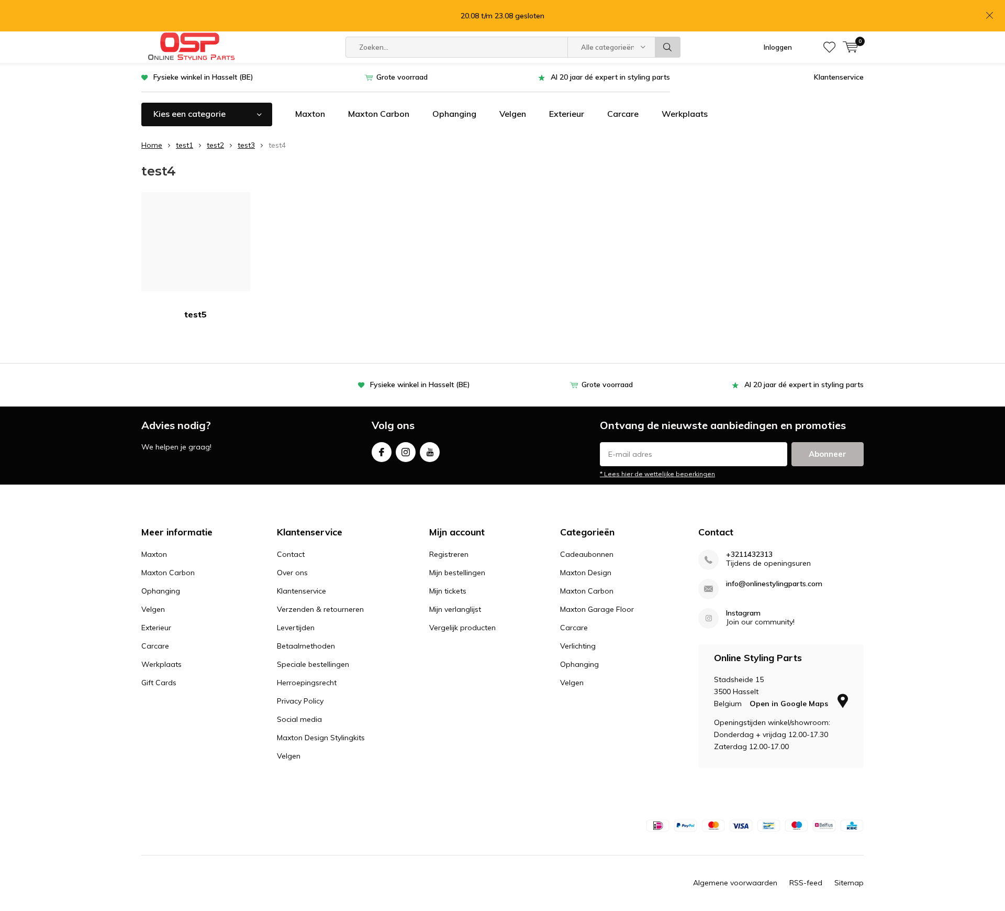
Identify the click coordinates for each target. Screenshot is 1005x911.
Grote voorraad (402, 77)
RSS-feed (805, 882)
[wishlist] (829, 47)
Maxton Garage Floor (597, 609)
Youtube (430, 452)
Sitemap (849, 882)
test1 (184, 145)
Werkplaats (685, 113)
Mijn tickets (447, 591)
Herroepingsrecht (307, 682)
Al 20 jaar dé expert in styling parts (610, 77)
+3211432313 (749, 554)
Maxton (310, 113)
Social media (299, 719)
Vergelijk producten (462, 627)
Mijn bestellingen (457, 572)
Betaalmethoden (306, 646)
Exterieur (566, 113)
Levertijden (296, 627)
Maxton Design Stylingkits (321, 737)
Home (151, 145)
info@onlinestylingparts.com (774, 583)
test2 (215, 145)
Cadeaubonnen (586, 554)
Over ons (292, 572)
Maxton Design (585, 572)
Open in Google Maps (790, 703)
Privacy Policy (300, 701)
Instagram (406, 452)
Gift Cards (158, 682)
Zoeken (667, 47)
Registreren (448, 554)
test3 (246, 145)
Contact (291, 554)
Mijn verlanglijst (455, 609)
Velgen (512, 113)
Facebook (382, 452)
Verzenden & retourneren (320, 609)
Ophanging (454, 113)
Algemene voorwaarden (735, 882)
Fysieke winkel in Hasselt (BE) (203, 77)
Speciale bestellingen (313, 664)
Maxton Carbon (378, 113)
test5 (195, 314)
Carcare (623, 113)
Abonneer (827, 454)
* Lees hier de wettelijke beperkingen (657, 474)
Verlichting (578, 646)
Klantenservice (839, 77)
